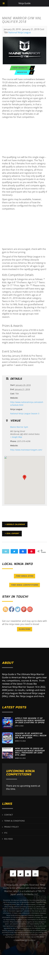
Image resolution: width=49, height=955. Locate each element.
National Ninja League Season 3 (24, 413)
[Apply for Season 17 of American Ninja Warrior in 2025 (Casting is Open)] (7, 722)
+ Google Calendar (15, 524)
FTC (5, 832)
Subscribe (24, 629)
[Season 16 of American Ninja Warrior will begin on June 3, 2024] (7, 737)
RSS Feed (8, 838)
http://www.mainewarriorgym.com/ (26, 449)
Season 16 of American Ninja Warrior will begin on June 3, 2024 (30, 735)
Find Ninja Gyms (24, 576)
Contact (8, 814)
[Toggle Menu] (3, 3)
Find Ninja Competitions (24, 585)
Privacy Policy (11, 826)
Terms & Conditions (14, 820)
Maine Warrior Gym (19, 427)
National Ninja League (19, 32)
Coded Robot (20, 940)
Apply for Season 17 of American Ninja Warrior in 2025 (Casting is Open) (30, 720)
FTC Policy (40, 937)
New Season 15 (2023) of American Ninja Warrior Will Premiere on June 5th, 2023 (30, 751)
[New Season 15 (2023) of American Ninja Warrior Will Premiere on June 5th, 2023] (7, 752)
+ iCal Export (12, 533)
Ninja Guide (24, 3)
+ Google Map (16, 437)
